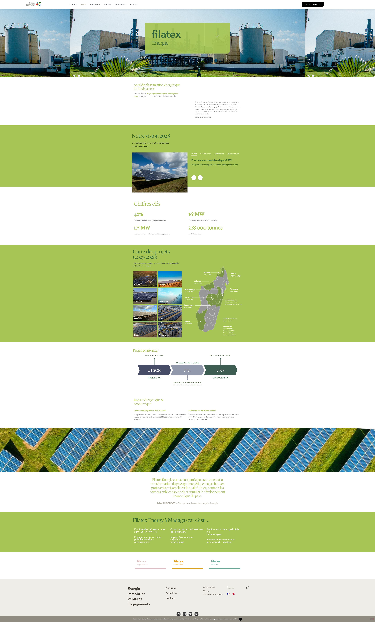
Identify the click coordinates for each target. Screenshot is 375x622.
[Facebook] (185, 614)
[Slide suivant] (200, 177)
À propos (72, 4)
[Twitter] (190, 614)
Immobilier (94, 4)
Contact (170, 598)
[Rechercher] (247, 588)
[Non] (372, 619)
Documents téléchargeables (213, 594)
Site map (206, 591)
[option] (234, 594)
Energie (83, 4)
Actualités (134, 4)
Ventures (107, 4)
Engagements (120, 4)
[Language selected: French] (232, 593)
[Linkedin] (178, 614)
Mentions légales (209, 587)
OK (240, 619)
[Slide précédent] (193, 177)
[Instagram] (196, 614)
